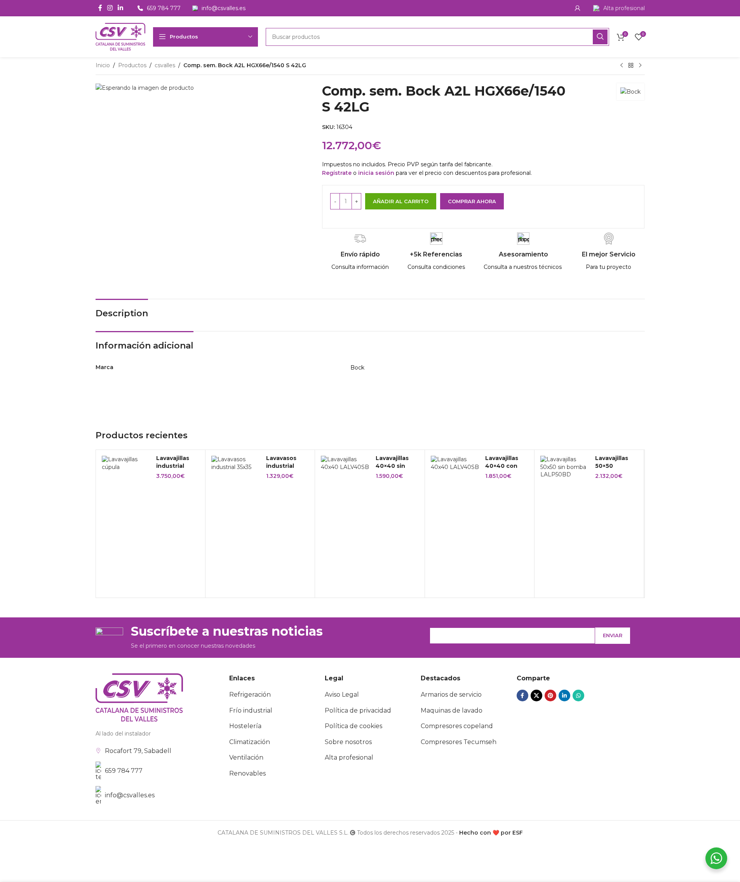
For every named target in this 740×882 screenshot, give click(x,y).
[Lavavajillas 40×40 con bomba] (455, 463)
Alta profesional (349, 757)
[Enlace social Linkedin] (120, 8)
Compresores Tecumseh (458, 742)
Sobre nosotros (348, 742)
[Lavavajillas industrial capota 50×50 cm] (126, 463)
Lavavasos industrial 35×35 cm (281, 466)
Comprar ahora (472, 201)
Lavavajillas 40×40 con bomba (501, 466)
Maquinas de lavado (451, 710)
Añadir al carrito (400, 201)
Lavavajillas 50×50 (611, 462)
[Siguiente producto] (640, 65)
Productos (132, 65)
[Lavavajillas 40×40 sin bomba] (345, 463)
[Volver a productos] (631, 65)
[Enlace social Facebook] (100, 8)
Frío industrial (250, 710)
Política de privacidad (358, 710)
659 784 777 (124, 770)
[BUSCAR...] (600, 37)
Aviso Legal (342, 694)
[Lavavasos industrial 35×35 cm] (235, 463)
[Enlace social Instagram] (110, 8)
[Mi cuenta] (577, 8)
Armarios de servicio (451, 694)
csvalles (165, 65)
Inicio (103, 65)
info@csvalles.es (130, 795)
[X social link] (536, 695)
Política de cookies (353, 726)
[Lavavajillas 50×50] (564, 467)
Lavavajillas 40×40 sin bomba (392, 466)
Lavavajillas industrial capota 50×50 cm (176, 470)
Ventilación (246, 757)
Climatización (249, 742)
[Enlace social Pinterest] (550, 695)
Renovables (247, 773)
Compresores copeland (457, 726)
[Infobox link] (619, 8)
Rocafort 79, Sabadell (138, 751)
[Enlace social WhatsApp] (578, 695)
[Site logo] (120, 36)
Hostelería (245, 726)
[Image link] (139, 697)
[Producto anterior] (621, 65)
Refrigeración (250, 694)
